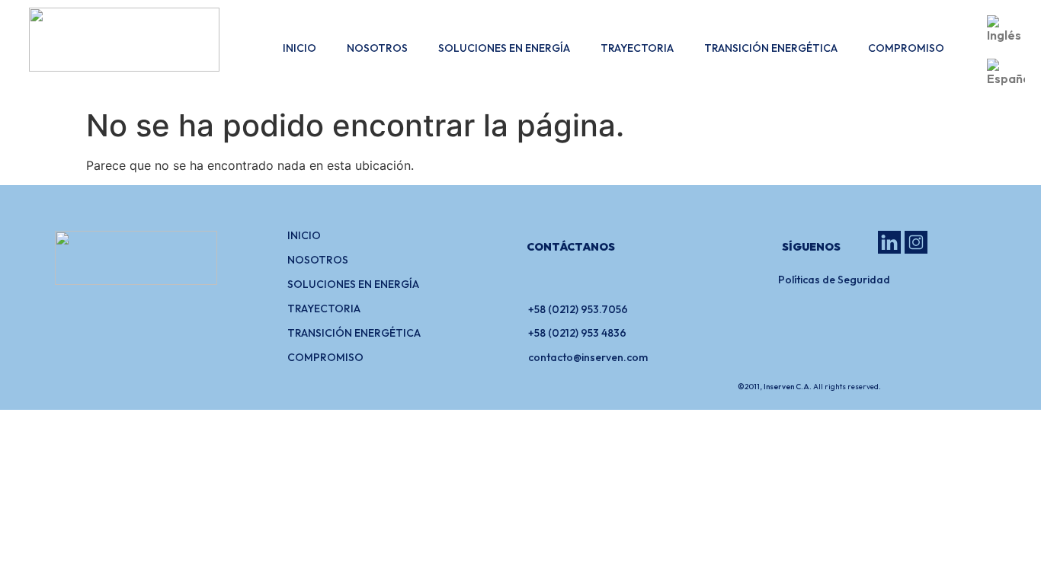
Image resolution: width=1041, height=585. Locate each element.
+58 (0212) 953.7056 (578, 309)
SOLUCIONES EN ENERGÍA (504, 48)
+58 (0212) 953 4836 (577, 333)
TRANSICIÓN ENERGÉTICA (771, 48)
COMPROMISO (906, 48)
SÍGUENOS (811, 247)
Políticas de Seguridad (834, 279)
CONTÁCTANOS (571, 247)
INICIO (299, 48)
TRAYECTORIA (637, 48)
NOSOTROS (377, 48)
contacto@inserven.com (588, 357)
